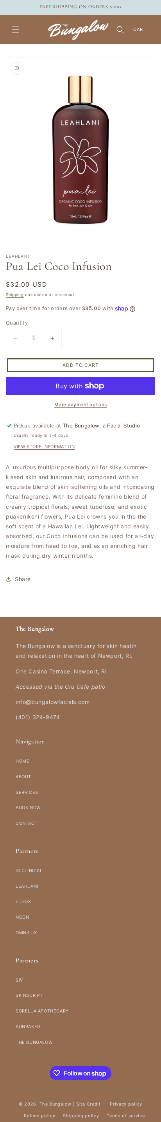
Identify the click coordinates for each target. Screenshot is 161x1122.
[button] (15, 29)
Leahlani (27, 886)
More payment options (80, 405)
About (23, 776)
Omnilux (26, 932)
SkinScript (29, 995)
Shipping (15, 294)
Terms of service (126, 1115)
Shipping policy (81, 1115)
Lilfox (23, 901)
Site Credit (88, 1103)
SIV (19, 980)
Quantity (17, 323)
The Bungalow (34, 1042)
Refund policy (39, 1115)
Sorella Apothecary (42, 1011)
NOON (22, 917)
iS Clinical (29, 870)
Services (27, 792)
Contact (27, 823)
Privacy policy (126, 1104)
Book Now (28, 807)
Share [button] (23, 579)
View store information (44, 446)
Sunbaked (28, 1026)
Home (22, 761)
